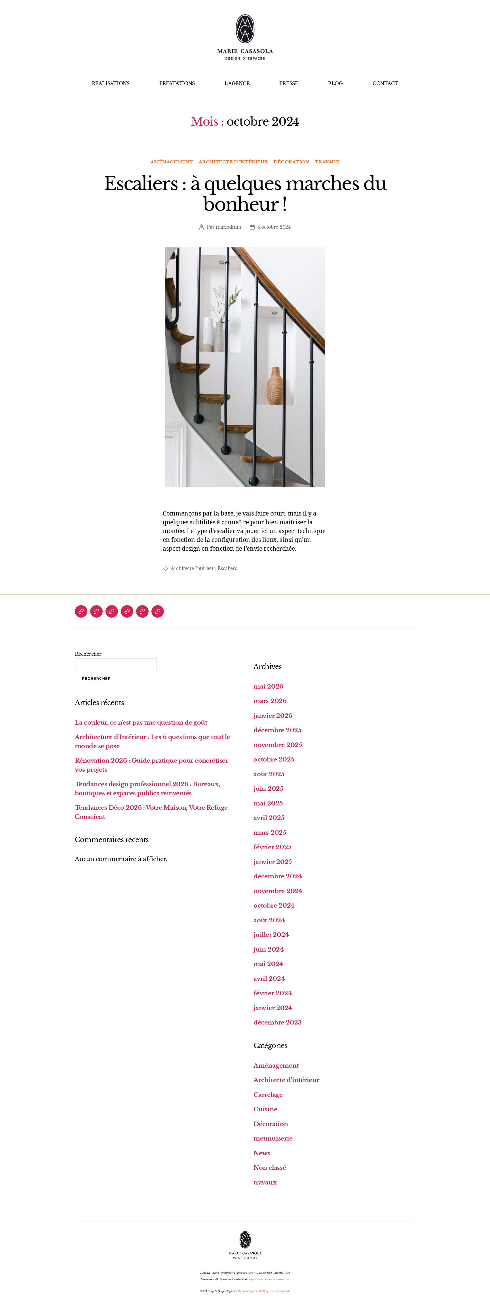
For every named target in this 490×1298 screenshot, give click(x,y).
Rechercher (88, 654)
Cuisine (265, 1109)
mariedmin (228, 227)
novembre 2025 (278, 745)
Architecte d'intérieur (233, 162)
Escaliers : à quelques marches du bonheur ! (245, 194)
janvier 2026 (273, 716)
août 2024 (269, 920)
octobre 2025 (274, 759)
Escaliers (227, 568)
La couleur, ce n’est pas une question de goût (141, 722)
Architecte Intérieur (193, 568)
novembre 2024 (278, 891)
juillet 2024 (271, 935)
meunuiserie (273, 1138)
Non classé (270, 1167)
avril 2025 (269, 818)
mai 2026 (268, 686)
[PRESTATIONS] (96, 611)
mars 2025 (270, 832)
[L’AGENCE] (111, 611)
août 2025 (269, 774)
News (262, 1153)
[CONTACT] (157, 611)
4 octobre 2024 (274, 227)
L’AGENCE (237, 83)
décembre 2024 (278, 876)
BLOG (335, 83)
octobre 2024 (274, 905)
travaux (327, 162)
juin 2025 (269, 788)
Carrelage (268, 1095)
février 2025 (273, 847)
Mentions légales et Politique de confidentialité (264, 1291)
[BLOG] (142, 611)
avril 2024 (269, 979)
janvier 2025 (273, 862)
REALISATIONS (111, 83)
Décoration (291, 162)
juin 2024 (269, 949)
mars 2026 (270, 701)
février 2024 (273, 993)
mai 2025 (268, 803)
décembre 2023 (278, 1022)
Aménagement (172, 162)
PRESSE (288, 83)
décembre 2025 (278, 730)
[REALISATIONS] (81, 611)
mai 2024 (268, 964)
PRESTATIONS (177, 83)
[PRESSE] (127, 611)
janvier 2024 (273, 1008)
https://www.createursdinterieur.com (269, 1279)
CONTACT (385, 83)
